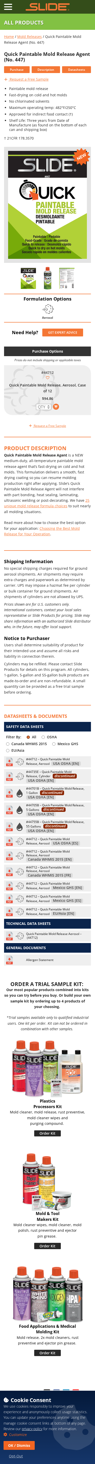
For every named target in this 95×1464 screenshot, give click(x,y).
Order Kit (47, 1133)
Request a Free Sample (29, 79)
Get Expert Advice (62, 332)
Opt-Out (16, 1456)
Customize (17, 1434)
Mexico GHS (68, 743)
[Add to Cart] (56, 407)
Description (45, 69)
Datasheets (76, 69)
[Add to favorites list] (48, 378)
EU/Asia (17, 750)
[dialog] (47, 1427)
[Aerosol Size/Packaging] (47, 278)
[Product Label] (28, 278)
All (34, 737)
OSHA (52, 737)
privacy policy (32, 1428)
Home (9, 36)
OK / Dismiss (19, 1445)
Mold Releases (29, 36)
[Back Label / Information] (66, 278)
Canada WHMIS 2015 (29, 743)
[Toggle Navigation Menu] (8, 7)
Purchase (17, 69)
